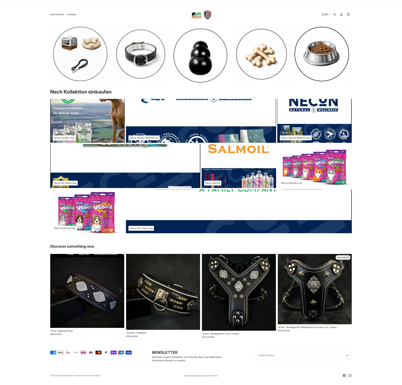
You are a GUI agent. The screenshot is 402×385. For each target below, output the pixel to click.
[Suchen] (334, 14)
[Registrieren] (347, 355)
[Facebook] (344, 375)
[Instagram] (350, 375)
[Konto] (341, 14)
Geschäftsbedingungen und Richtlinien (201, 375)
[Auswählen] (119, 323)
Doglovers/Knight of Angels (69, 375)
